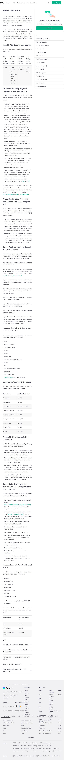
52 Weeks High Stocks (9, 723)
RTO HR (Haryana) (40, 73)
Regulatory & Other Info (19, 745)
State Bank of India (26, 728)
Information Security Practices (32, 748)
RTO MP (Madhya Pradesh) (43, 39)
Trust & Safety (26, 709)
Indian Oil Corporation (45, 733)
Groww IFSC (58, 751)
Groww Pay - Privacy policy (45, 751)
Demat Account (51, 712)
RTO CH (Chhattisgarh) (42, 79)
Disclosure (40, 745)
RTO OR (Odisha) (40, 76)
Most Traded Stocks (44, 720)
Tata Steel (42, 725)
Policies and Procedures (46, 743)
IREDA (22, 725)
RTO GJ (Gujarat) (40, 62)
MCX (23, 743)
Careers (26, 702)
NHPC (4, 728)
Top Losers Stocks (26, 720)
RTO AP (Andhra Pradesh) (42, 45)
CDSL (22, 733)
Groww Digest (51, 708)
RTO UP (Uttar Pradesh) (42, 59)
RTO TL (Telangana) (41, 52)
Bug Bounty (16, 751)
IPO (39, 707)
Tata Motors (6, 725)
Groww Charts (51, 704)
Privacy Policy (32, 745)
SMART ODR (48, 745)
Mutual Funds (40, 712)
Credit (59, 695)
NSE (14, 743)
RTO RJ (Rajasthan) (41, 86)
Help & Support (26, 705)
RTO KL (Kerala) (40, 49)
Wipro (4, 733)
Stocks (40, 690)
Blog (25, 695)
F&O (40, 695)
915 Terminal (51, 691)
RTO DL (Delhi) (40, 69)
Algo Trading (51, 699)
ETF (40, 703)
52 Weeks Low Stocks (27, 723)
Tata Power (42, 728)
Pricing (26, 693)
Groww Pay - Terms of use (29, 751)
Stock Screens (51, 695)
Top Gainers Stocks (8, 720)
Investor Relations (27, 713)
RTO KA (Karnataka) (41, 56)
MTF (40, 699)
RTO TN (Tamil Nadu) (41, 66)
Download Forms (17, 748)
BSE (19, 743)
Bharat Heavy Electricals (46, 731)
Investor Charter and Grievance (51, 748)
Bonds (59, 690)
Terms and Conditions (32, 743)
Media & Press (26, 698)
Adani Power (24, 731)
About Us (26, 690)
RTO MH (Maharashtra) (42, 42)
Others (59, 756)
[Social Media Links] (3, 707)
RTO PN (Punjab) (40, 83)
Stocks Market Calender (45, 723)
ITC (3, 731)
